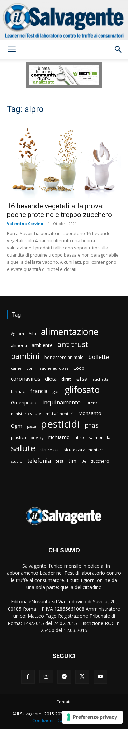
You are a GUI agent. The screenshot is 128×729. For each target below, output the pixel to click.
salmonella (99, 437)
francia (38, 391)
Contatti (64, 702)
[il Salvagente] (64, 20)
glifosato (82, 389)
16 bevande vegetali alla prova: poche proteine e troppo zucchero (59, 210)
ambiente (42, 345)
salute (23, 448)
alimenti (19, 345)
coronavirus (25, 378)
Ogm (16, 426)
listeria (91, 402)
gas (56, 391)
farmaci (18, 391)
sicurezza (49, 450)
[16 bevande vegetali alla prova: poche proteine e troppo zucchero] (64, 159)
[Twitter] (82, 677)
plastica (18, 437)
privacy (37, 437)
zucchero (100, 461)
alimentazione (69, 331)
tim (72, 460)
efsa (81, 378)
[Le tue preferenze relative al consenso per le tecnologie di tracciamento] (92, 717)
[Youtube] (100, 677)
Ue (83, 461)
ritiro (79, 437)
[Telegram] (64, 677)
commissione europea (47, 368)
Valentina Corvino (25, 223)
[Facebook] (28, 677)
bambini (25, 356)
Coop (78, 368)
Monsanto (89, 413)
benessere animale (64, 357)
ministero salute (26, 413)
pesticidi (60, 424)
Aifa (32, 333)
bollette (98, 356)
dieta (51, 378)
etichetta (100, 379)
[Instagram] (46, 676)
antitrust (72, 344)
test (59, 461)
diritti (66, 379)
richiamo (59, 437)
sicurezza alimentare (83, 449)
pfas (91, 425)
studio (17, 461)
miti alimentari (59, 413)
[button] (12, 49)
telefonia (39, 460)
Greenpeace (24, 402)
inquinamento (61, 402)
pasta (31, 426)
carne (16, 368)
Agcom (17, 333)
